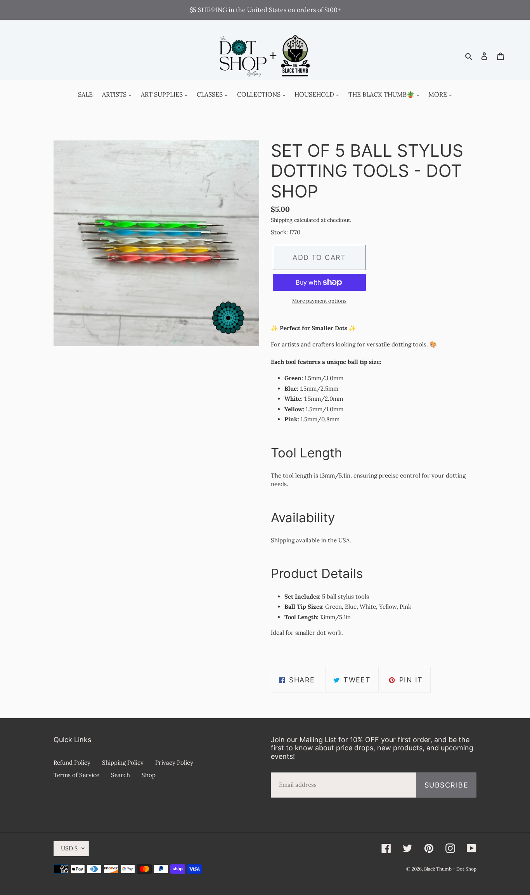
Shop (149, 775)
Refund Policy (72, 762)
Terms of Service (76, 775)
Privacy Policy (174, 762)
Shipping (282, 219)
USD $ (69, 848)
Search (120, 775)
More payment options (319, 301)
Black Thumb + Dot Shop (450, 869)
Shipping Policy (123, 762)
